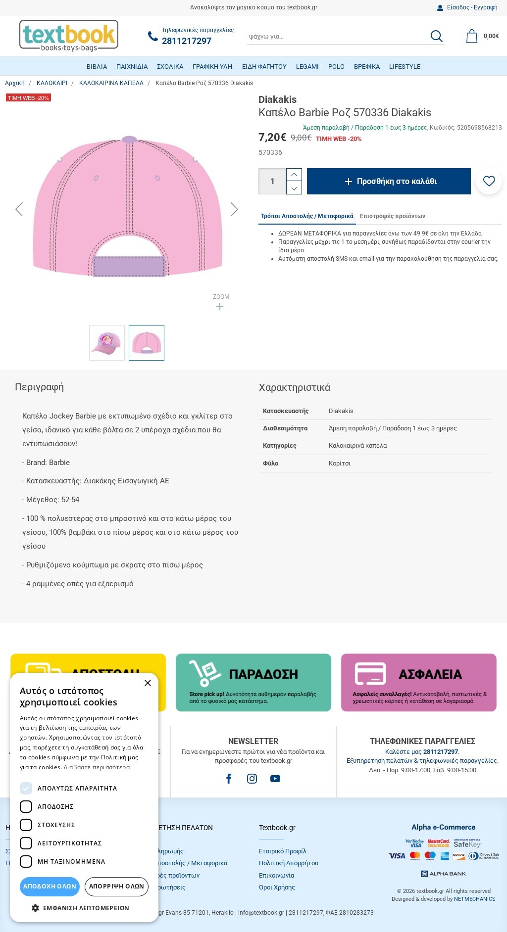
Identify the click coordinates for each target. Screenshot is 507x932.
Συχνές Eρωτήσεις (159, 887)
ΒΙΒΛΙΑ (97, 66)
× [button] (147, 683)
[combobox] (346, 36)
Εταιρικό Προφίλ (282, 851)
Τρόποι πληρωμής (158, 851)
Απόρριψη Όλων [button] (117, 886)
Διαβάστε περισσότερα (97, 767)
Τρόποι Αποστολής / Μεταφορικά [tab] (307, 216)
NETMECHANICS (475, 899)
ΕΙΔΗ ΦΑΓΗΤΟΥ (264, 66)
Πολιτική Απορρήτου (288, 863)
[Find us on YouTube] (275, 779)
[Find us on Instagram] (252, 779)
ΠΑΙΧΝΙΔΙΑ (132, 66)
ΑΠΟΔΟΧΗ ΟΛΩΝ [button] (49, 886)
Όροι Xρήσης (277, 887)
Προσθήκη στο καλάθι (397, 181)
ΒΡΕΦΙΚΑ (367, 66)
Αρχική (15, 83)
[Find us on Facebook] (229, 779)
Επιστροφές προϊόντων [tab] (392, 216)
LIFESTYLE (404, 66)
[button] (489, 181)
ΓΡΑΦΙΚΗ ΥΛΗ (212, 66)
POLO (336, 66)
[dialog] (84, 797)
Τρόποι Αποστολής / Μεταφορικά (179, 863)
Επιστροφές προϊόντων (166, 875)
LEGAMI (307, 66)
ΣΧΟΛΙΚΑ (170, 66)
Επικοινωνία (276, 875)
